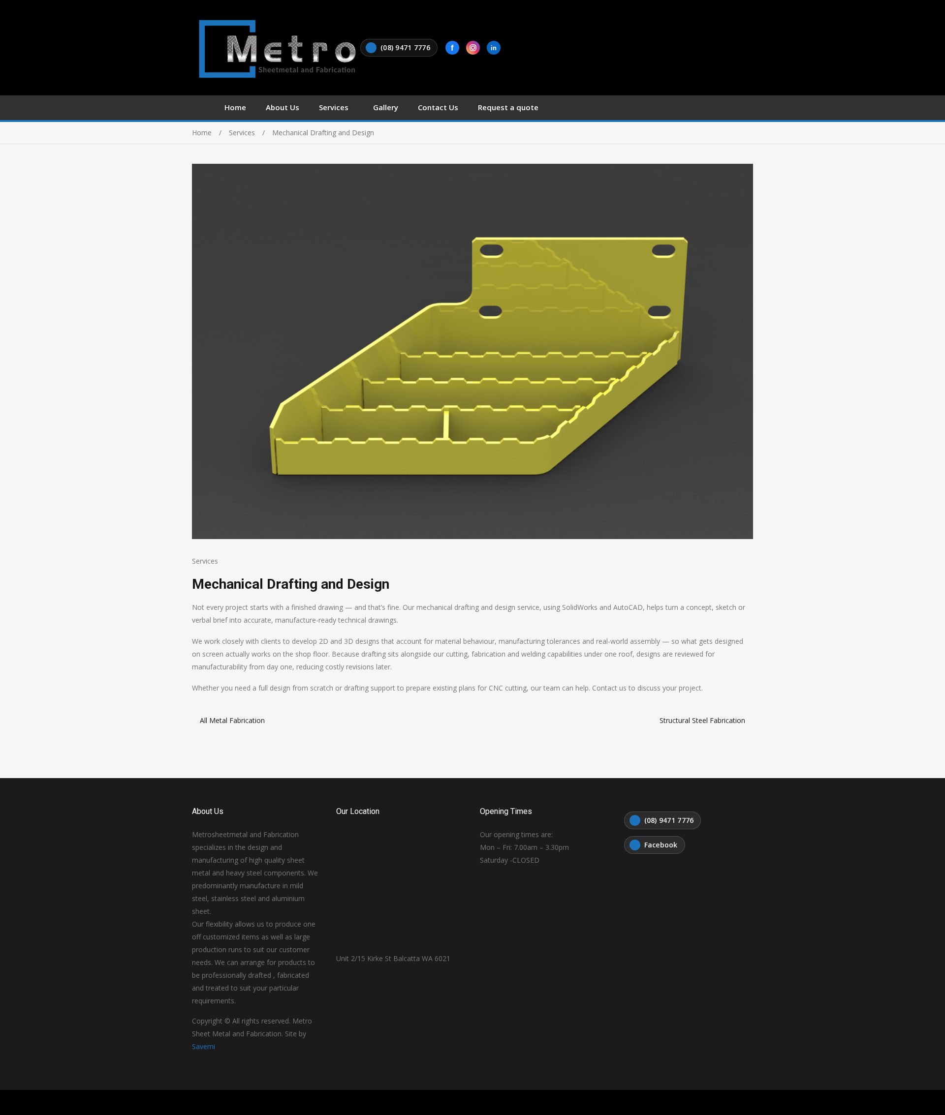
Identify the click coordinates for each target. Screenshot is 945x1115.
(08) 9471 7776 (405, 47)
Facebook (661, 844)
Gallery (385, 107)
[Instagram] (473, 48)
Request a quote (508, 107)
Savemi (203, 1046)
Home (235, 107)
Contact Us (438, 107)
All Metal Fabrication (232, 720)
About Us (282, 107)
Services (333, 107)
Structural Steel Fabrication (702, 720)
